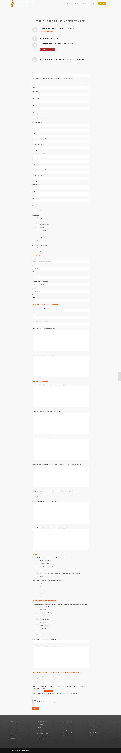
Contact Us (92, 730)
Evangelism (43, 609)
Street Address (36, 128)
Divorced (42, 227)
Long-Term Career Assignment (48, 567)
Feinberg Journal (67, 733)
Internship (42, 570)
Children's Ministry (45, 625)
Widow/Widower (44, 224)
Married (42, 221)
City (33, 133)
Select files (48, 691)
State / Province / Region (39, 139)
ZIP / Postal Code (37, 144)
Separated (43, 230)
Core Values (14, 727)
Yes (41, 208)
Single (41, 218)
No (40, 211)
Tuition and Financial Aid (43, 736)
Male (41, 115)
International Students (42, 733)
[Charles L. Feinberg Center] (23, 3)
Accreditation (14, 735)
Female (42, 118)
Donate (92, 735)
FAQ (38, 742)
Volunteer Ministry (45, 563)
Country (34, 150)
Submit (35, 708)
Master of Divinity (67, 724)
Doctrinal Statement (16, 730)
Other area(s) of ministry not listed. (49, 635)
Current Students (94, 724)
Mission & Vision (15, 724)
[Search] (108, 3)
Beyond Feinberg (67, 735)
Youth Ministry (44, 628)
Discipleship (43, 622)
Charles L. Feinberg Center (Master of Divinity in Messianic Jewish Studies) (60, 573)
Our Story (13, 733)
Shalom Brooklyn (44, 576)
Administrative (44, 632)
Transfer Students (41, 739)
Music (41, 616)
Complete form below (46, 31)
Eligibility (39, 727)
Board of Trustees (15, 738)
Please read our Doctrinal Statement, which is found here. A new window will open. (57, 672)
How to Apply (40, 730)
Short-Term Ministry (45, 560)
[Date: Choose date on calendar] (33, 271)
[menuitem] (63, 3)
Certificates (66, 727)
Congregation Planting (46, 613)
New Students (93, 727)
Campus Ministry (44, 619)
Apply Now (40, 724)
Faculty (65, 730)
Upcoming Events (94, 733)
